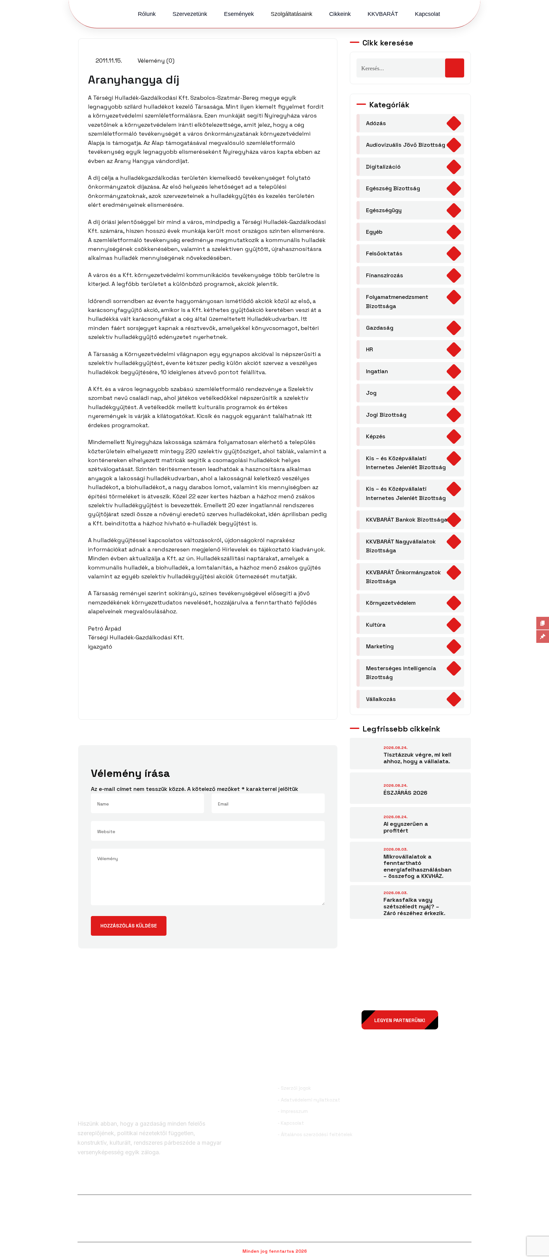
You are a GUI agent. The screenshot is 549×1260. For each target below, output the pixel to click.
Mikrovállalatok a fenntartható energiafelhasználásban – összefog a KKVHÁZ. (417, 866)
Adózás (376, 123)
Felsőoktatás (384, 253)
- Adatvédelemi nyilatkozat (309, 1100)
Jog (371, 392)
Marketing (380, 646)
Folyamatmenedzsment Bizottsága (397, 301)
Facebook (99, 1184)
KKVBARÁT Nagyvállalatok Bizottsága (401, 546)
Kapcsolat (427, 14)
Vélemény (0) (155, 60)
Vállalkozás (381, 699)
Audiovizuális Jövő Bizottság (405, 144)
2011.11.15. (108, 60)
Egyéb (374, 231)
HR (369, 349)
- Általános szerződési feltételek (315, 1134)
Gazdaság (379, 327)
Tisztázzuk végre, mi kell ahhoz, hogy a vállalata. (417, 758)
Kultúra (376, 624)
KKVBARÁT (383, 14)
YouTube (457, 1184)
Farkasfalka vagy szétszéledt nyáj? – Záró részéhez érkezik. (414, 906)
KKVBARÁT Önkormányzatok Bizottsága (403, 577)
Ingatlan (377, 371)
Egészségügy (384, 210)
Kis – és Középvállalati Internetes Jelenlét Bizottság (406, 463)
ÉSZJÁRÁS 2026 (405, 792)
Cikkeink (340, 14)
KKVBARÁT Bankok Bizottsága (406, 519)
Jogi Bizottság (386, 414)
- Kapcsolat (291, 1123)
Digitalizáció (383, 166)
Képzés (375, 436)
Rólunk (147, 14)
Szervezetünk (190, 14)
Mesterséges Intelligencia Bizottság (401, 672)
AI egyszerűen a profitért (405, 827)
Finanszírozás (384, 275)
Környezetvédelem (391, 602)
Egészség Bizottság (393, 188)
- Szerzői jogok (294, 1088)
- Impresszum (293, 1111)
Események (239, 14)
